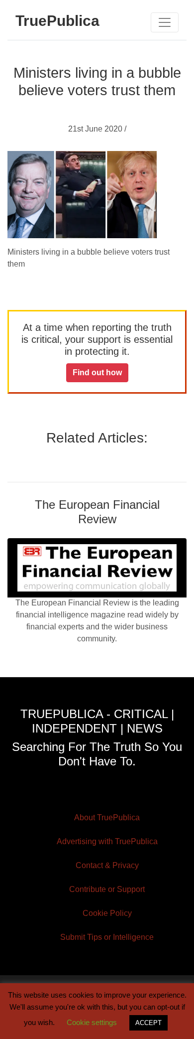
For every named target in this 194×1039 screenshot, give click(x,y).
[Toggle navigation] (165, 22)
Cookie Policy (107, 913)
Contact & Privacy (107, 865)
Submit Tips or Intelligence (107, 937)
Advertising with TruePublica (107, 841)
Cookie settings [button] (92, 1022)
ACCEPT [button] (148, 1023)
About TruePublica (107, 817)
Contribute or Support (107, 889)
